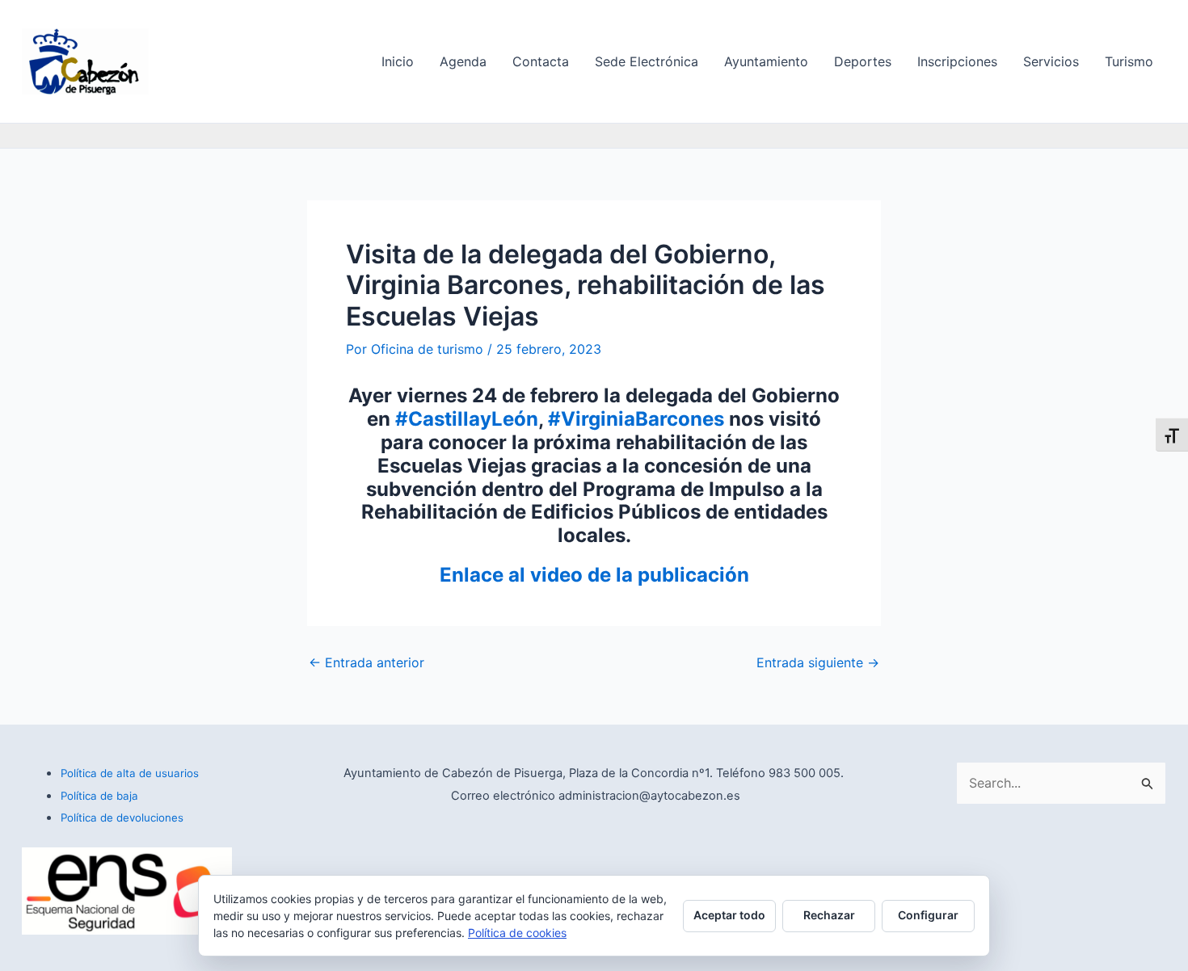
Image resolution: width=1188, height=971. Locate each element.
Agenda (463, 61)
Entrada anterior (366, 662)
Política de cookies (517, 932)
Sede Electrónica (646, 61)
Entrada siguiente (817, 662)
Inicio (397, 61)
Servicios (1051, 61)
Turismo (1129, 61)
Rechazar (829, 915)
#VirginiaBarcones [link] (636, 419)
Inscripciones (957, 61)
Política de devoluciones (122, 817)
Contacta (540, 61)
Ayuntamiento (766, 61)
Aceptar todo (729, 915)
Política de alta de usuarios (130, 773)
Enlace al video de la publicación (594, 574)
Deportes (862, 61)
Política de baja (99, 795)
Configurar (928, 915)
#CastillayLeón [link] (466, 419)
